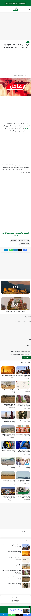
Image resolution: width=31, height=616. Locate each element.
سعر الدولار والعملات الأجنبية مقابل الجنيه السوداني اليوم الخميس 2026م (9, 498)
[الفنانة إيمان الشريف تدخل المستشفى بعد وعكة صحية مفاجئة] (23, 445)
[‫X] (20, 250)
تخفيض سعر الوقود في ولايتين (8, 450)
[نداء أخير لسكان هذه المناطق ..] (23, 385)
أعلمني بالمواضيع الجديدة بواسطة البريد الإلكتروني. (20, 354)
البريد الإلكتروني (28, 345)
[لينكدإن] (15, 250)
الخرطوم (27, 128)
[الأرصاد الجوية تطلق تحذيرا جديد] (8, 370)
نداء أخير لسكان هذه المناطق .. (23, 389)
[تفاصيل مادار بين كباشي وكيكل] (23, 415)
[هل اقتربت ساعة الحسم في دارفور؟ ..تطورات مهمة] (8, 399)
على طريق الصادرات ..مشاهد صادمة (13, 564)
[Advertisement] (15, 26)
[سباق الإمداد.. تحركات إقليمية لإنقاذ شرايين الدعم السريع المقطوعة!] (8, 475)
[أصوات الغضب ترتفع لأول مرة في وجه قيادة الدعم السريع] (23, 370)
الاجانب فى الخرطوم (23, 240)
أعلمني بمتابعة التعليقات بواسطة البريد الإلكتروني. (20, 351)
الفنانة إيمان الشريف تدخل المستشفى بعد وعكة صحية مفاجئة (24, 452)
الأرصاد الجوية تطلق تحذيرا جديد (8, 375)
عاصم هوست (14, 610)
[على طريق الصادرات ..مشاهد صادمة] (8, 385)
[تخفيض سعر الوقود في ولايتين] (8, 445)
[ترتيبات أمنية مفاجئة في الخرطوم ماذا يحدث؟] (8, 461)
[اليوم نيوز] (15, 9)
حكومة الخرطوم (24, 243)
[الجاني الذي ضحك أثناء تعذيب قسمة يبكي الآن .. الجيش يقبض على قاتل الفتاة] (23, 399)
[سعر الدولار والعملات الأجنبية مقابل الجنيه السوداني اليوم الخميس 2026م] (8, 491)
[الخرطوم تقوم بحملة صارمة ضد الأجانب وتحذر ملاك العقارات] (8, 429)
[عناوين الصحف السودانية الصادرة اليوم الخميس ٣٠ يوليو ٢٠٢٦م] (23, 491)
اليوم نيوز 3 (26, 75)
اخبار (28, 42)
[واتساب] (11, 250)
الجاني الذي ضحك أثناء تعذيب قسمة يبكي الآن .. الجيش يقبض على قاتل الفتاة (23, 406)
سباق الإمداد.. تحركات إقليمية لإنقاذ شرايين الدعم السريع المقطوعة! (9, 482)
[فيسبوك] (25, 250)
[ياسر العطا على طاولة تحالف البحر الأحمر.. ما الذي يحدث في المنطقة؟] (23, 429)
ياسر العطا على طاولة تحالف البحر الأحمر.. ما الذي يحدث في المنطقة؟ (23, 436)
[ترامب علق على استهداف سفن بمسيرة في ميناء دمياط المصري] (23, 475)
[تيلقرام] (6, 250)
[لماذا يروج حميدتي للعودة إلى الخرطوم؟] (23, 461)
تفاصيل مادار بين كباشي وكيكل (23, 420)
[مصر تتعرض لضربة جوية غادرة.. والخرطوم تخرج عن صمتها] (8, 415)
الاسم (29, 339)
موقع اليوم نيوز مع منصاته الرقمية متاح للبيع (15, 3)
